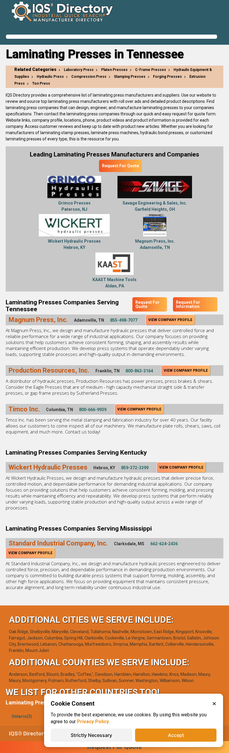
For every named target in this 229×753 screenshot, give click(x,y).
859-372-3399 (134, 467)
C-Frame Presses (150, 70)
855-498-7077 (123, 320)
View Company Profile (170, 320)
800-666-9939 (92, 409)
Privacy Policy (93, 721)
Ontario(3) (22, 716)
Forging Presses (167, 77)
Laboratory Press (79, 70)
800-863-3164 (139, 370)
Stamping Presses (130, 77)
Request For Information (188, 304)
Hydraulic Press (50, 77)
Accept (176, 735)
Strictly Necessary (91, 735)
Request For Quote (120, 165)
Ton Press (41, 83)
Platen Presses (114, 70)
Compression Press (88, 77)
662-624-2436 (164, 543)
